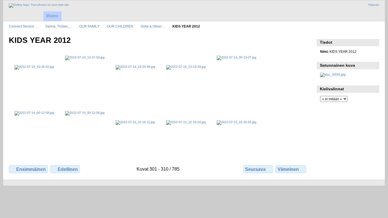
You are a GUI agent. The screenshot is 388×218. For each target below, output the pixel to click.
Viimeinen (288, 169)
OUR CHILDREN (120, 26)
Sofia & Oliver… (153, 26)
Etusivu (52, 16)
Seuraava (255, 169)
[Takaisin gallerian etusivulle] (39, 5)
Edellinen (68, 169)
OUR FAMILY (89, 26)
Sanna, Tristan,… (58, 26)
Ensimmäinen (31, 169)
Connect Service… (23, 26)
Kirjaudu (373, 4)
